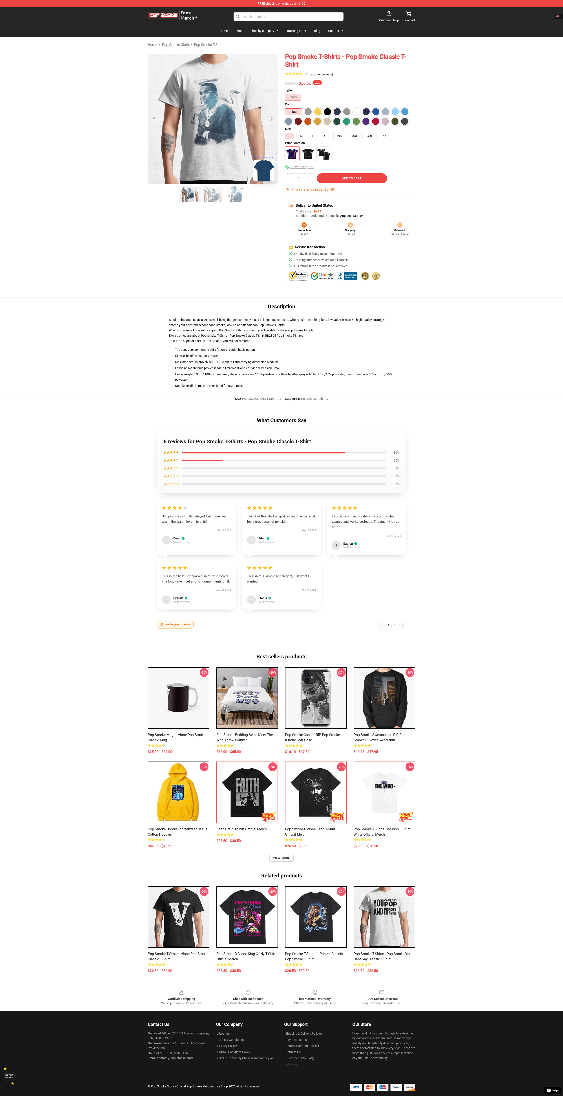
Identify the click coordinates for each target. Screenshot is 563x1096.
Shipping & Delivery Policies (303, 1033)
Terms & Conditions (230, 1039)
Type (288, 90)
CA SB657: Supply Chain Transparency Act (246, 1058)
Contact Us (293, 1052)
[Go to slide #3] (235, 194)
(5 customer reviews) (318, 74)
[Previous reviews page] (381, 625)
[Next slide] (271, 118)
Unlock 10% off (9, 1076)
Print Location (295, 143)
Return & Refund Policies (302, 1046)
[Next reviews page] (402, 625)
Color (288, 104)
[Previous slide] (154, 118)
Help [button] (555, 1090)
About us (223, 1033)
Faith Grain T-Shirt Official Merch (241, 829)
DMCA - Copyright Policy (233, 1052)
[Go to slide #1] (190, 194)
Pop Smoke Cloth (175, 45)
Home (152, 45)
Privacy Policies (227, 1046)
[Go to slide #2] (212, 194)
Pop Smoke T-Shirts (209, 45)
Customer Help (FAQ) (299, 1058)
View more (281, 857)
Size (288, 129)
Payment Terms (296, 1039)
